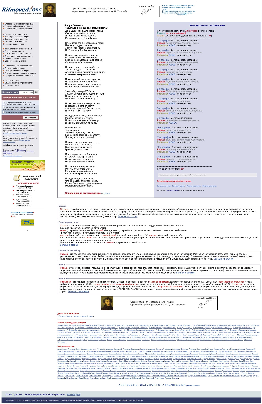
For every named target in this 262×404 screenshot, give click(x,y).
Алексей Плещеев (118, 351)
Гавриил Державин (137, 359)
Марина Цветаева (141, 368)
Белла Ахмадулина (163, 354)
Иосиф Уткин (235, 363)
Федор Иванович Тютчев (197, 375)
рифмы (191, 6)
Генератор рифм (10, 92)
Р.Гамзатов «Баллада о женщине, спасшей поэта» (75, 316)
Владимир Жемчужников (242, 356)
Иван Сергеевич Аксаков (74, 363)
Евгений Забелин (140, 361)
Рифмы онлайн (178, 186)
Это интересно (11, 61)
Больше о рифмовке (78, 291)
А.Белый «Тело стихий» (182, 330)
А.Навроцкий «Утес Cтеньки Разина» (150, 325)
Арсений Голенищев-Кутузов (133, 354)
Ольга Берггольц (127, 373)
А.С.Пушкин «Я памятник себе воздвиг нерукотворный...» (96, 328)
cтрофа (165, 40)
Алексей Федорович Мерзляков (163, 351)
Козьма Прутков (73, 366)
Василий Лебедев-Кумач (140, 356)
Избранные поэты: (65, 346)
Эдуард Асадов (246, 375)
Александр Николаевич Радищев (134, 349)
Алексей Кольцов (81, 351)
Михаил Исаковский (217, 368)
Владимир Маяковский (73, 359)
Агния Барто (62, 349)
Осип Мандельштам (142, 373)
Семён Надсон (107, 375)
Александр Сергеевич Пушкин (225, 349)
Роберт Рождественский (231, 373)
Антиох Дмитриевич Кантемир (68, 354)
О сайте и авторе (12, 80)
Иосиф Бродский (223, 363)
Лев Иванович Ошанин (242, 366)
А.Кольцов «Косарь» (184, 328)
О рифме (23, 61)
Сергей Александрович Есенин (125, 375)
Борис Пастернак (191, 354)
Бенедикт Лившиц (177, 354)
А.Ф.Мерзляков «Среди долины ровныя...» (139, 330)
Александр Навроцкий (114, 349)
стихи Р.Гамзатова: (71, 313)
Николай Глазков (181, 371)
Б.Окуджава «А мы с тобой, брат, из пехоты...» (218, 335)
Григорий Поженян (194, 359)
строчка (172, 7)
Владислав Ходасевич (121, 359)
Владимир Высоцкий (224, 356)
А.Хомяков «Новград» (164, 330)
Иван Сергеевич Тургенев (93, 363)
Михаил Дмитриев (201, 368)
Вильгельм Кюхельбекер (190, 356)
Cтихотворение (165, 31)
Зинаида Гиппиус (170, 361)
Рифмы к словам (12, 73)
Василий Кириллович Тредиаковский (102, 356)
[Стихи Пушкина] (101, 16)
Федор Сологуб (213, 375)
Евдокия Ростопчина (155, 361)
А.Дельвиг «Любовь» (137, 332)
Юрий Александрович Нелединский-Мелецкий (124, 378)
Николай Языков (114, 373)
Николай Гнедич (194, 371)
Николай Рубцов (88, 373)
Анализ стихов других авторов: (71, 323)
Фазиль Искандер (180, 375)
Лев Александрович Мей (224, 366)
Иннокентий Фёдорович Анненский (202, 363)
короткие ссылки (173, 190)
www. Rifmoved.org (125, 400)
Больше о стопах (69, 245)
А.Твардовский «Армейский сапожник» (133, 328)
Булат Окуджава (231, 354)
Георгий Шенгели (179, 359)
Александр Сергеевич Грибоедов (201, 349)
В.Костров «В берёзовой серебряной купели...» (194, 340)
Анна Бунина (251, 351)
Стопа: (160, 35)
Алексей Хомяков (182, 351)
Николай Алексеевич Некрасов (163, 371)
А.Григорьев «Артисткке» (156, 332)
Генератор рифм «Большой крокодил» (45, 394)
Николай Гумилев (207, 371)
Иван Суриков (109, 363)
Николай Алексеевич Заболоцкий (139, 371)
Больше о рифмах (185, 273)
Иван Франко (120, 363)
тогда (166, 11)
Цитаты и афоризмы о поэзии (18, 54)
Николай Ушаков (101, 373)
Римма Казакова (216, 373)
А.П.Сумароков (20, 150)
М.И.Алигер (7, 153)
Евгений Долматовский (109, 361)
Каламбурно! (73, 394)
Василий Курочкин (123, 356)
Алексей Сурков (131, 351)
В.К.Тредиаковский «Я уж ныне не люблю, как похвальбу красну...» (156, 337)
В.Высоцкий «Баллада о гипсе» (138, 340)
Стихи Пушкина (14, 394)
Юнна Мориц (84, 378)
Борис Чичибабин (217, 354)
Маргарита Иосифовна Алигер (122, 368)
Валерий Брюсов (244, 354)
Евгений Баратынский (91, 361)
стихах (175, 169)
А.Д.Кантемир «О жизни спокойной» (115, 332)
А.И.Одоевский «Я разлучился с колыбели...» (119, 325)
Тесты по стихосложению (16, 42)
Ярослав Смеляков (171, 378)
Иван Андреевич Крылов (199, 361)
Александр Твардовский (246, 349)
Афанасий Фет (150, 354)
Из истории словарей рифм (17, 37)
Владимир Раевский (89, 359)
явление (184, 6)
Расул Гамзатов (203, 373)
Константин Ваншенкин (129, 366)
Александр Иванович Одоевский (92, 349)
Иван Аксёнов (183, 361)
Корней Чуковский (207, 366)
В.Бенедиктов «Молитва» (116, 340)
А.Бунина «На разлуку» (91, 332)
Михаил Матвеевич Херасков (236, 368)
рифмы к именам (28, 73)
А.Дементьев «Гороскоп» (237, 330)
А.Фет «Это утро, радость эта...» (231, 332)
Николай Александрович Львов (114, 371)
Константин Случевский (191, 366)
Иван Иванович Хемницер (228, 361)
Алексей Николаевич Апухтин (100, 351)
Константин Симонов (173, 366)
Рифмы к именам (193, 186)
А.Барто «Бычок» (63, 325)
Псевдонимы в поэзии (14, 51)
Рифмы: (161, 43)
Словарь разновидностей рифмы (19, 24)
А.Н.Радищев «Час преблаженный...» (179, 325)
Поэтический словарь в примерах (19, 26)
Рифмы (166, 270)
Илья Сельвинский (156, 363)
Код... (13, 216)
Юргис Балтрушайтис (98, 378)
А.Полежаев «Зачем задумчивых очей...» (232, 325)
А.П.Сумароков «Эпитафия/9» (205, 325)
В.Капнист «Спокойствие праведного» (117, 337)
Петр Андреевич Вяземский (176, 373)
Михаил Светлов (254, 368)
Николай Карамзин (252, 371)
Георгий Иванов (166, 359)
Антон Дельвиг (86, 354)
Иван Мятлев (244, 361)
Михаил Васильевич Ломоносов (182, 368)
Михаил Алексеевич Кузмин (159, 368)
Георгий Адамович (152, 359)
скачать (107, 193)
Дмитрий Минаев (75, 361)
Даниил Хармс (221, 359)
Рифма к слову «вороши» (12, 156)
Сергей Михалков (144, 375)
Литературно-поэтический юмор (19, 56)
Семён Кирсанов (95, 375)
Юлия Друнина (71, 378)
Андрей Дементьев (225, 351)
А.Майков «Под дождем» (176, 332)
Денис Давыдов (246, 359)
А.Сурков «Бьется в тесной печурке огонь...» (83, 330)
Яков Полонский (148, 378)
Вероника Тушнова (173, 356)
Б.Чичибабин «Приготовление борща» (186, 335)
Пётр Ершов (192, 373)
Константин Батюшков (111, 366)
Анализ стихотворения (168, 175)
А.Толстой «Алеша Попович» (112, 330)
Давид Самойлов (208, 359)
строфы (21, 132)
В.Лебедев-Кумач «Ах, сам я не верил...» (221, 337)
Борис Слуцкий (204, 354)
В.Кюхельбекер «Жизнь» (97, 340)
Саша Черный (69, 375)
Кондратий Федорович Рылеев (91, 366)
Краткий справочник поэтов (16, 39)
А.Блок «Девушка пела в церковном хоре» (86, 325)
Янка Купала (159, 378)
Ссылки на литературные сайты (19, 83)
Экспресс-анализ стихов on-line (18, 66)
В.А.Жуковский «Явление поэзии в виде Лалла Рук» (83, 337)
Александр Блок (73, 349)
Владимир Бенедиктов (208, 356)
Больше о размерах (223, 259)
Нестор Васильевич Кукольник (91, 371)
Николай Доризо (239, 371)
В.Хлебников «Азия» (244, 337)
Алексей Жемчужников (65, 351)
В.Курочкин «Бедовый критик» (194, 337)
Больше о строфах (127, 216)
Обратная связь (11, 85)
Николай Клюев (63, 373)
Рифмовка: (162, 45)
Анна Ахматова (239, 351)
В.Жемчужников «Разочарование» (163, 340)
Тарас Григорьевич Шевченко (162, 375)
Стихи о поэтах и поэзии (15, 58)
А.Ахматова (29, 152)
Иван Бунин (213, 361)
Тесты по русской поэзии (15, 44)
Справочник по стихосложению (18, 29)
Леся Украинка (71, 368)
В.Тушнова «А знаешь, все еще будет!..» (72, 340)
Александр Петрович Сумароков (159, 349)
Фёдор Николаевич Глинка (229, 375)
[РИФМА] (22, 14)
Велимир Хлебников (157, 356)
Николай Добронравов (223, 371)
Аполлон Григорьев (101, 354)
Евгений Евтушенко (126, 361)
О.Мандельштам (9, 152)
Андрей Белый (195, 351)
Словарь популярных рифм (17, 71)
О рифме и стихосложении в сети (19, 76)
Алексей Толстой (144, 351)
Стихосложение (9, 137)
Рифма (6, 123)
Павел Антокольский (157, 373)
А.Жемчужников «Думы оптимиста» (162, 328)
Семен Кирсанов (82, 375)
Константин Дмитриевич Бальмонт (151, 366)
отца (164, 9)
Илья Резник (144, 363)
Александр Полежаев (180, 349)
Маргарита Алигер (103, 368)
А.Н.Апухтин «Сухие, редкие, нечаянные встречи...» (212, 328)
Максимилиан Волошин (86, 368)
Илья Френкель (170, 363)
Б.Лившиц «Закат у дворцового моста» (90, 335)
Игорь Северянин (132, 363)
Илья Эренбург (182, 363)
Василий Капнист (81, 356)
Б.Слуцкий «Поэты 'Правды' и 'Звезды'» (156, 335)
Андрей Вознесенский (209, 351)
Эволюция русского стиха (16, 34)
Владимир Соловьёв (105, 359)
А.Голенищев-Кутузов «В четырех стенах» (202, 332)
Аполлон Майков (115, 354)
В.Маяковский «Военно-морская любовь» (227, 340)
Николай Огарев (75, 373)
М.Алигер (20, 152)
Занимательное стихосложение (18, 49)
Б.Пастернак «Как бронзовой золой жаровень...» (123, 335)
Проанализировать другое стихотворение (174, 181)
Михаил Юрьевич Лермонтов (68, 371)
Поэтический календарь (15, 68)
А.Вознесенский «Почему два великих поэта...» (209, 330)
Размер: (161, 33)
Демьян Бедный (233, 359)
